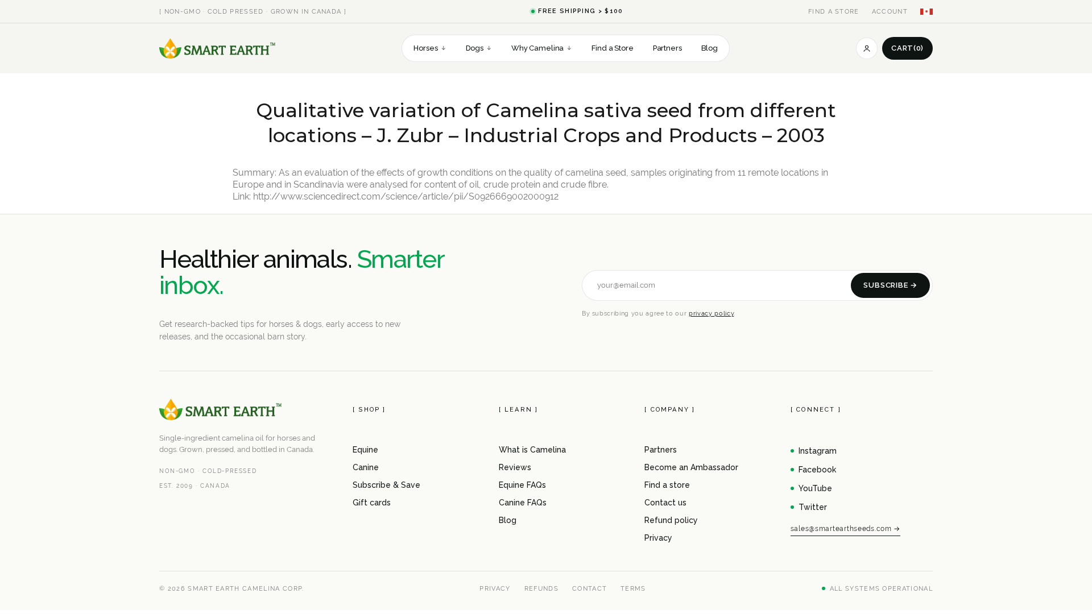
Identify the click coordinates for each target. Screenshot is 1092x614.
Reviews (515, 467)
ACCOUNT (890, 11)
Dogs (479, 48)
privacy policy (711, 313)
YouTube (815, 488)
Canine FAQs (523, 502)
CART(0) (907, 48)
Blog (709, 48)
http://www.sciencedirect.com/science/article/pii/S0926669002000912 (406, 196)
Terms (633, 588)
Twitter (813, 507)
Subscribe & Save (386, 484)
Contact (589, 588)
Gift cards (372, 502)
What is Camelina (532, 449)
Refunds (541, 588)
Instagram (818, 450)
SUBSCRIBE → (890, 285)
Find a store (667, 484)
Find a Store (612, 48)
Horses (429, 48)
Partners (667, 48)
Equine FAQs (522, 484)
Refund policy (671, 520)
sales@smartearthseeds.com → (845, 529)
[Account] (867, 48)
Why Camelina (541, 48)
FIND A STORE (833, 11)
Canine (366, 467)
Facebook (817, 469)
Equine (365, 449)
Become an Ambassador (691, 467)
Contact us (665, 502)
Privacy (658, 537)
